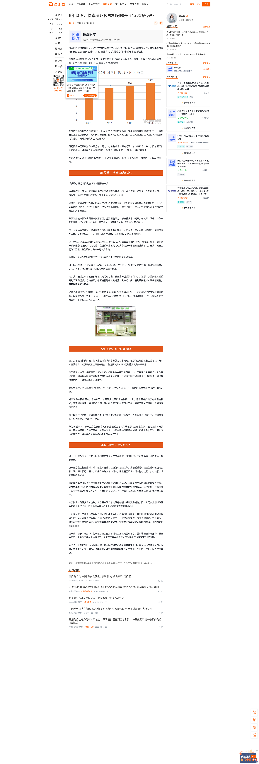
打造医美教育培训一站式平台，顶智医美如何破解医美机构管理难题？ (188, 44)
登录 (206, 4)
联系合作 (254, 720)
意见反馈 (254, 735)
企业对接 (254, 712)
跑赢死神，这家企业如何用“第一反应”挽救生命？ (186, 54)
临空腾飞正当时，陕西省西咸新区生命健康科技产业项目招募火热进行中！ (188, 33)
